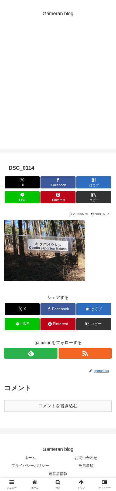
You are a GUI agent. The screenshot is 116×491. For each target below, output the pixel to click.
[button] (93, 197)
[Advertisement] (58, 91)
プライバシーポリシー (30, 465)
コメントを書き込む (58, 405)
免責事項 (86, 465)
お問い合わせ (86, 457)
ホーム (30, 457)
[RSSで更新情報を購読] (85, 353)
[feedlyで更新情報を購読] (30, 353)
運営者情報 (58, 473)
